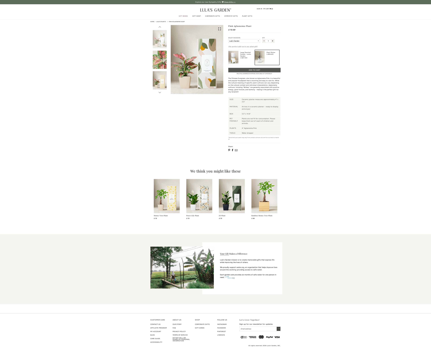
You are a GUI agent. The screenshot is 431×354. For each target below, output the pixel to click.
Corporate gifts (202, 324)
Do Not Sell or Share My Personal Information (181, 339)
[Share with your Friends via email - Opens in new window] (236, 150)
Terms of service (180, 335)
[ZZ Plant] (232, 196)
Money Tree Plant (161, 215)
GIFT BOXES (183, 16)
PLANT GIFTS (247, 16)
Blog (152, 335)
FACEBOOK (221, 328)
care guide (155, 338)
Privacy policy (179, 331)
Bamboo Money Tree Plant (261, 215)
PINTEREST (221, 331)
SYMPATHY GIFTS (231, 16)
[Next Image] (160, 92)
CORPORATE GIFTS (212, 16)
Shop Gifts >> (230, 2)
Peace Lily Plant (192, 215)
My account (155, 331)
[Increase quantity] (272, 41)
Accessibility (156, 342)
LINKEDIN (221, 335)
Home (152, 21)
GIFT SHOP (196, 16)
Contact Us (155, 324)
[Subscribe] (278, 329)
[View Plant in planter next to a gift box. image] (197, 59)
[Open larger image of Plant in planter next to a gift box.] (219, 29)
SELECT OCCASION (234, 38)
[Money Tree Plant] (167, 196)
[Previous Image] (160, 27)
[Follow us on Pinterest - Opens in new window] (229, 150)
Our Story (177, 324)
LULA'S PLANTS (161, 21)
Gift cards (199, 328)
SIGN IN (259, 9)
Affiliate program (158, 328)
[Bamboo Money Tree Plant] (264, 196)
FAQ (174, 328)
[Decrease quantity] (264, 41)
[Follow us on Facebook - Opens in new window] (232, 150)
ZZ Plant (222, 215)
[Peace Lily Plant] (199, 196)
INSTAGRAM (222, 324)
